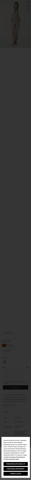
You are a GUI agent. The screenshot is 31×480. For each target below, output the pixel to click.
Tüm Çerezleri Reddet (16, 469)
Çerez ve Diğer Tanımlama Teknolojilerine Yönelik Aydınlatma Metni (15, 457)
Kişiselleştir (15, 473)
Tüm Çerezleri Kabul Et (15, 464)
